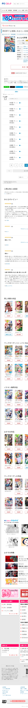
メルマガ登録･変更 (6, 688)
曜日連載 (15, 10)
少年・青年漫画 (7, 604)
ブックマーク (19, 86)
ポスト (13, 86)
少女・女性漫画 (7, 607)
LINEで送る (6, 86)
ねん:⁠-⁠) (7, 231)
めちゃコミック (5, 34)
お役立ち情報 (5, 692)
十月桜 (7, 220)
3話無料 (8, 315)
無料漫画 (10, 10)
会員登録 (4, 687)
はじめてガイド (5, 690)
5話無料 (8, 404)
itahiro (7, 245)
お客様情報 (22, 687)
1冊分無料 (18, 334)
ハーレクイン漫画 (8, 610)
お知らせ (4, 693)
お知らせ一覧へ (14, 655)
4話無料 (18, 404)
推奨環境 (22, 692)
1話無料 (8, 449)
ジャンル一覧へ (14, 613)
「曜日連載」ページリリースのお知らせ (10, 650)
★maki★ (8, 263)
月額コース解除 (23, 688)
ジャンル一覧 (4, 10)
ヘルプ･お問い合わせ (6, 695)
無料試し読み (8, 334)
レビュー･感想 (21, 10)
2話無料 (18, 360)
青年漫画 (13, 34)
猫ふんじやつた (9, 285)
